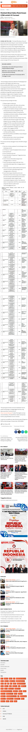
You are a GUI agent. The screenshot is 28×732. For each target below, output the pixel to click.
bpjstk (2, 683)
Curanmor (15, 686)
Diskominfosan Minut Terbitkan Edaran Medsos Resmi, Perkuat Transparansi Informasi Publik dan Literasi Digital (21, 476)
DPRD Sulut (23, 686)
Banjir (2, 681)
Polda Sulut (3, 698)
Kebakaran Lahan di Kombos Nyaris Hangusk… (15, 604)
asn (14, 678)
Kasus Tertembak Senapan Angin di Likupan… (15, 587)
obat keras (20, 693)
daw (19, 686)
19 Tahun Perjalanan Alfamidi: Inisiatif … (16, 648)
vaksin (15, 701)
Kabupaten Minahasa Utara (6, 691)
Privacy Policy (3, 668)
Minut (7, 584)
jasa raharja (11, 688)
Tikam (11, 701)
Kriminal (14, 579)
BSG (11, 683)
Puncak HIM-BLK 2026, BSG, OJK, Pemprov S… (16, 642)
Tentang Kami (3, 672)
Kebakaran (15, 691)
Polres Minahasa (10, 698)
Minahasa (8, 590)
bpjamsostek (12, 681)
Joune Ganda (17, 688)
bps (5, 683)
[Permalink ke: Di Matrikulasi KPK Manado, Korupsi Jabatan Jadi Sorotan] (7, 452)
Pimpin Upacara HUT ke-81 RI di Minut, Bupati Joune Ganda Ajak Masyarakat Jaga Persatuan (6, 475)
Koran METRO (9, 729)
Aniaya (10, 678)
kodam (20, 691)
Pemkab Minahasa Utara (6, 426)
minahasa (3, 693)
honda (6, 688)
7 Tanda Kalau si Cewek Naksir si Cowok (9, 618)
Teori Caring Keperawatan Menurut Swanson (10, 614)
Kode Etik (2, 664)
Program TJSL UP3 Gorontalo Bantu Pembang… (15, 636)
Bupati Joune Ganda (21, 683)
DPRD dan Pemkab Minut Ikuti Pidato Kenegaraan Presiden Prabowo (21, 491)
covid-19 (6, 686)
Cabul (2, 686)
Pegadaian (3, 696)
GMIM (2, 688)
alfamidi (6, 678)
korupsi (24, 691)
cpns (10, 686)
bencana (6, 681)
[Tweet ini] (19, 431)
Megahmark (19, 729)
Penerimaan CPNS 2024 (19, 426)
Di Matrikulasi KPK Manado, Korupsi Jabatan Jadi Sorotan (7, 458)
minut (15, 693)
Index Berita (3, 662)
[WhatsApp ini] (25, 431)
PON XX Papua (17, 698)
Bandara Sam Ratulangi (21, 678)
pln (18, 696)
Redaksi (2, 670)
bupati (14, 683)
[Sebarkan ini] (15, 431)
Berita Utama (8, 579)
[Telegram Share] (22, 431)
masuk (7, 500)
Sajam (22, 698)
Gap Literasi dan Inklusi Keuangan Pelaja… (14, 653)
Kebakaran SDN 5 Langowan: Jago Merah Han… (16, 592)
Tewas (7, 701)
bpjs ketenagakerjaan (20, 681)
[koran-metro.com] (14, 2)
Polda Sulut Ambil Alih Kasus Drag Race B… (16, 581)
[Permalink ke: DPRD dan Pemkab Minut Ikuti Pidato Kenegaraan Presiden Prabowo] (21, 485)
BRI (8, 683)
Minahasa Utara (9, 693)
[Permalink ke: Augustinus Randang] (2, 18)
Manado (13, 602)
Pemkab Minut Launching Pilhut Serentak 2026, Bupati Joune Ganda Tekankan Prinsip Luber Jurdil (21, 459)
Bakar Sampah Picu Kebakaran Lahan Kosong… (15, 598)
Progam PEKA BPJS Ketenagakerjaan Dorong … (15, 630)
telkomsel (3, 701)
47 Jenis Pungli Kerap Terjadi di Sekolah (9, 616)
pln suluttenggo (23, 696)
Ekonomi (14, 628)
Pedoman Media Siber (5, 666)
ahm (2, 678)
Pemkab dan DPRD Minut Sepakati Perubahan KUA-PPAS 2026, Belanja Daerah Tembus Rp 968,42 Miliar (7, 492)
